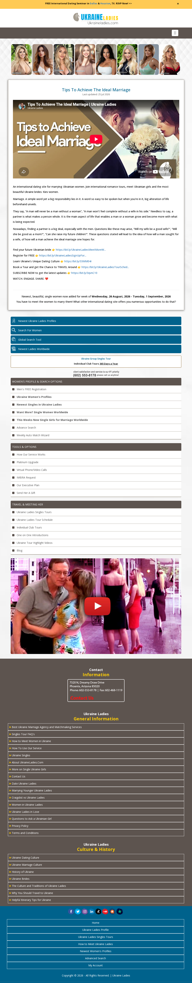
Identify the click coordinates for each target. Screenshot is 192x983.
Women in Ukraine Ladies (26, 804)
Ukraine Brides (19, 878)
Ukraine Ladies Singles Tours (34, 512)
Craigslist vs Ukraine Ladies (27, 797)
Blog (19, 550)
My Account (95, 965)
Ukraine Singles (19, 755)
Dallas (93, 3)
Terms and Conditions (24, 832)
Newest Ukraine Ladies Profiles (37, 321)
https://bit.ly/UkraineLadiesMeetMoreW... (81, 249)
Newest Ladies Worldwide (34, 349)
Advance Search (26, 427)
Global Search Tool (29, 339)
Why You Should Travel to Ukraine (31, 892)
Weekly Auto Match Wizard (32, 435)
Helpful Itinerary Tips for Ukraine (30, 899)
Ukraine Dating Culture (24, 857)
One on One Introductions (32, 535)
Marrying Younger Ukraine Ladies (30, 790)
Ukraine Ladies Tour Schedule (34, 520)
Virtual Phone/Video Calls (31, 470)
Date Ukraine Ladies (22, 783)
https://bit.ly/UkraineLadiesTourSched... (105, 267)
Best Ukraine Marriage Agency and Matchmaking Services (45, 726)
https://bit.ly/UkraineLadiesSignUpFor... (62, 255)
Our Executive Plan (27, 485)
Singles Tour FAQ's (22, 734)
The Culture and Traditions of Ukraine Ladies (37, 885)
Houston (105, 3)
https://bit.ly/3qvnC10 (83, 273)
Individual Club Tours (29, 527)
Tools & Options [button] (24, 447)
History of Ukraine (21, 871)
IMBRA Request (26, 477)
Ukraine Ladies (121, 975)
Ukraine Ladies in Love (24, 811)
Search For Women (30, 330)
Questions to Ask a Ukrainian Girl (30, 818)
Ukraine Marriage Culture (25, 864)
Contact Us (17, 776)
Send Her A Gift (25, 493)
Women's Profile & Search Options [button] (37, 381)
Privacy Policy (18, 825)
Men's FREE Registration (31, 389)
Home (95, 922)
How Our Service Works (30, 454)
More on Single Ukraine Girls (27, 769)
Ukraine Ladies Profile (95, 930)
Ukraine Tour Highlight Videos (34, 543)
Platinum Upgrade (27, 462)
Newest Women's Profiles (95, 951)
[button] (112, 911)
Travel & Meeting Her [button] (27, 504)
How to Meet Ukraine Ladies (95, 944)
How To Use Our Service (25, 748)
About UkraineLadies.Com (26, 762)
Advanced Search (95, 958)
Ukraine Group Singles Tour (96, 358)
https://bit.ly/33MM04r (78, 261)
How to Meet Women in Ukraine (30, 741)
